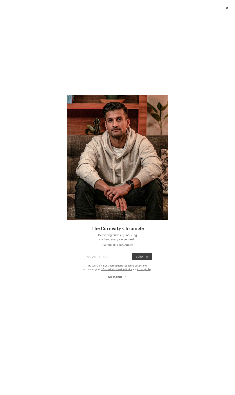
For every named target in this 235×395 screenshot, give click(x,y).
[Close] (227, 8)
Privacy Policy (144, 269)
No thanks (115, 276)
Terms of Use (135, 265)
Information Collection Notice (116, 269)
